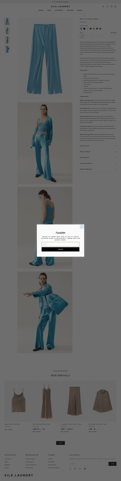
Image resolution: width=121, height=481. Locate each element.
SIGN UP (60, 249)
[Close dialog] (81, 226)
